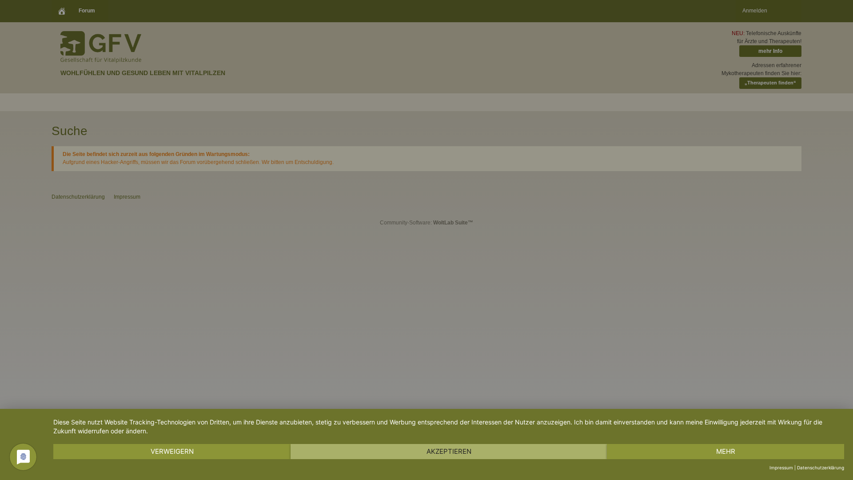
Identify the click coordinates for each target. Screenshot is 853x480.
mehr (725, 451)
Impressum (781, 467)
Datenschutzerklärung (820, 467)
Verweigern (172, 451)
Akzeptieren (448, 451)
